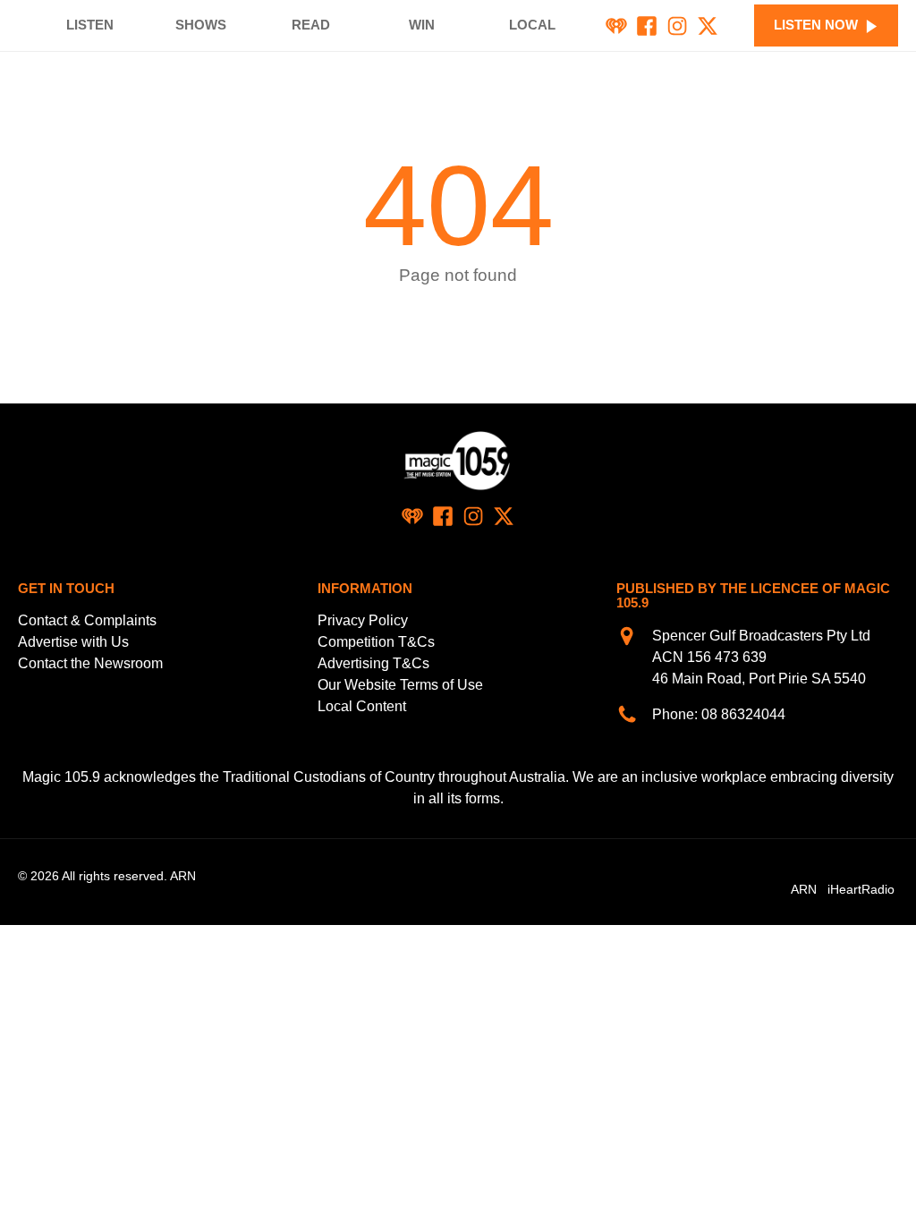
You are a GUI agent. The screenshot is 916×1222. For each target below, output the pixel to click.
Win (422, 24)
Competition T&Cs (376, 641)
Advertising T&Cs (373, 663)
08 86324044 (743, 714)
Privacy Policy (363, 620)
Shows (200, 24)
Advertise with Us (73, 641)
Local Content (362, 706)
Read (311, 24)
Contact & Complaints (87, 620)
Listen (90, 24)
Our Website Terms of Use (400, 684)
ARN (804, 889)
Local (532, 24)
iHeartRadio (861, 889)
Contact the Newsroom (90, 663)
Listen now (816, 24)
